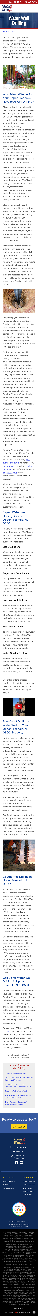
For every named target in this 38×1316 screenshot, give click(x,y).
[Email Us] (21, 1164)
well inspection (10, 472)
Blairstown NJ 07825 (8, 1238)
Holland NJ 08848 (8, 1261)
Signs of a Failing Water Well (16, 1091)
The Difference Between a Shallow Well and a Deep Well (18, 1096)
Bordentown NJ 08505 (29, 1238)
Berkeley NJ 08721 (11, 1236)
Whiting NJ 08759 (31, 1302)
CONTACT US (19, 1126)
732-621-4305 (30, 2)
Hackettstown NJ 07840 (25, 1256)
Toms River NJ (9, 1293)
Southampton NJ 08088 (9, 1290)
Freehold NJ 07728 (19, 1255)
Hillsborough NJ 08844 (29, 1259)
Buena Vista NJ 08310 (18, 1240)
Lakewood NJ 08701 (29, 1267)
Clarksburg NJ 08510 (9, 1243)
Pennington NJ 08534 (8, 1284)
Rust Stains (7, 1185)
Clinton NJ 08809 (19, 1243)
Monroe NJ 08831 (20, 1276)
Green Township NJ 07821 (12, 1256)
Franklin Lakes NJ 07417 (25, 1253)
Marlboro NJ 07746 (29, 1272)
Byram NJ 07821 (29, 1240)
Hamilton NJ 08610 (8, 1258)
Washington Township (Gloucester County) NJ (13, 1301)
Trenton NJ (16, 1293)
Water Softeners (29, 1182)
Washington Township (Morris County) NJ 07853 (23, 1298)
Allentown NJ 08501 (22, 1233)
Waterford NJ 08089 (30, 1301)
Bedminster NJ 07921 (29, 1235)
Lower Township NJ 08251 (8, 1270)
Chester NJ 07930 (29, 1241)
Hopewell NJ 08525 (14, 1263)
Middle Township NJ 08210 (19, 1275)
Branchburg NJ (8, 1240)
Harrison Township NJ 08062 (17, 1259)
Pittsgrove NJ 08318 (30, 1284)
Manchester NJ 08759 (8, 1272)
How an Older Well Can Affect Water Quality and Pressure (19, 1079)
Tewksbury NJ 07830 (29, 1292)
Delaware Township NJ (11, 1246)
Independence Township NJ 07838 (14, 1264)
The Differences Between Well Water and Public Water (16, 1103)
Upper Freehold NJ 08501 (9, 1295)
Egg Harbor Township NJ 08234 (25, 1249)
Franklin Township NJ (9, 1255)
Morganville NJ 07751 (30, 1278)
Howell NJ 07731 (24, 1263)
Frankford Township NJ (12, 1253)
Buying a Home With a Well (15, 1073)
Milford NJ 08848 (31, 1275)
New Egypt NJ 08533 (8, 1281)
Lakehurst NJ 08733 (19, 1267)
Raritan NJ (32, 1286)
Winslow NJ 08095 (13, 1304)
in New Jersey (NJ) (15, 1232)
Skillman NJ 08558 (28, 1289)
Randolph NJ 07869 (24, 1286)
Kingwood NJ (21, 1266)
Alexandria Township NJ (11, 1233)
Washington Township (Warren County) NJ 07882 (19, 1299)
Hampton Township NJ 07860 (21, 1258)
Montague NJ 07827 (30, 1276)
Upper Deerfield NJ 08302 (26, 1293)
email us (7, 1031)
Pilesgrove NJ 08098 (19, 1284)
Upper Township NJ (21, 1295)
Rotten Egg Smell (9, 1182)
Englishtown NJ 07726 (25, 1250)
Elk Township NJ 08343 (13, 1250)
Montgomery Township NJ (8, 1278)
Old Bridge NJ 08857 (18, 1282)
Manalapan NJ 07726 (30, 1270)
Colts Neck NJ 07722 (29, 1243)
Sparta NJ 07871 (30, 1290)
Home (5, 31)
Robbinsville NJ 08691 (29, 1287)
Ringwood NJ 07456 (19, 1287)
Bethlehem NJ (27, 1236)
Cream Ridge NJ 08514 (27, 1244)
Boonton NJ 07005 (18, 1238)
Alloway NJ (30, 1233)
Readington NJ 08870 (8, 1287)
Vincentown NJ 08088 (11, 1296)
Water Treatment (29, 1185)
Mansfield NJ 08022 (19, 1272)
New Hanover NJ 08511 (20, 1281)
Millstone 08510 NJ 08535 (9, 1276)
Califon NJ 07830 (8, 1241)
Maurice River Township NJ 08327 (14, 1273)
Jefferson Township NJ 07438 (10, 1266)
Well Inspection (28, 1191)
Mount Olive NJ (7, 1279)
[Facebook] (16, 1164)
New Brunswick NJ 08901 (28, 1279)
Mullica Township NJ (16, 1279)
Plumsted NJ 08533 (7, 1286)
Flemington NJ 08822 (30, 1252)
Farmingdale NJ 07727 (19, 1252)
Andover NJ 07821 (8, 1235)
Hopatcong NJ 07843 (28, 1261)
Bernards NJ (20, 1236)
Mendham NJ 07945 (7, 1275)
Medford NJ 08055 (27, 1273)
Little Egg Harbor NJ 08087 (23, 1269)
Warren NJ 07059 (7, 1298)
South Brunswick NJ (20, 1290)
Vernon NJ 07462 (30, 1295)
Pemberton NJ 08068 (29, 1282)
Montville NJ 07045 (20, 1278)
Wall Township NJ (21, 1296)
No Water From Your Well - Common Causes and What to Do (18, 1085)
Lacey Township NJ (8, 1267)
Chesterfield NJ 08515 (18, 1241)
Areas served (7, 1232)
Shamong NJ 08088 (19, 1289)
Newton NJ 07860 (30, 1281)
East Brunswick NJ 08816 (24, 1247)
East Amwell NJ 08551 (12, 1247)
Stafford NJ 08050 (8, 1292)
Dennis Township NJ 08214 (24, 1246)
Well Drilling (11, 31)
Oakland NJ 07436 (8, 1282)
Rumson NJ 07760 (8, 1289)
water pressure (10, 466)
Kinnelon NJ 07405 (29, 1266)
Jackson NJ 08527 (27, 1264)
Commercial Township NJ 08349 (13, 1244)
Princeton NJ (16, 1286)
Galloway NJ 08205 (29, 1255)
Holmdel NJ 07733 (18, 1261)
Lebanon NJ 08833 (12, 1269)
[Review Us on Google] (19, 1215)
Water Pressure (8, 1188)
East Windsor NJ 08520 (11, 1249)
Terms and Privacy (19, 1308)
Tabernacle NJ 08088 (18, 1292)
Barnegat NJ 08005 (18, 1235)
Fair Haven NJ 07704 (7, 1252)
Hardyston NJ (5, 1259)
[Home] (7, 8)
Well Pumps (27, 1188)
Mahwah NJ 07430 (20, 1270)
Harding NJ (31, 1258)
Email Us (19, 1152)
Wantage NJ (29, 1296)
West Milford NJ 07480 (7, 1302)
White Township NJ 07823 (20, 1302)
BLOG (19, 1167)
